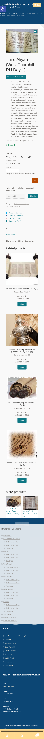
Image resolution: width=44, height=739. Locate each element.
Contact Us (9, 665)
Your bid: (9, 167)
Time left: (10, 153)
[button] (3, 9)
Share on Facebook (16, 215)
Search (22, 735)
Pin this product (15, 218)
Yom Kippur (9, 548)
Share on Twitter (15, 213)
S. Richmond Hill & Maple (11, 539)
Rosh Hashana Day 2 (12, 545)
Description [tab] (10, 235)
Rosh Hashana (15, 206)
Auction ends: (11, 161)
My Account (9, 662)
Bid (35, 180)
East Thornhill (7, 576)
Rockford (6, 602)
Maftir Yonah (7, 536)
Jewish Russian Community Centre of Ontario (20, 6)
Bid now (22, 304)
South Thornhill (8, 589)
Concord (6, 551)
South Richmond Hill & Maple (16, 636)
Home (3, 13)
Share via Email (15, 221)
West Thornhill (13, 13)
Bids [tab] (7, 229)
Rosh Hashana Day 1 (29, 13)
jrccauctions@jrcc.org (11, 686)
